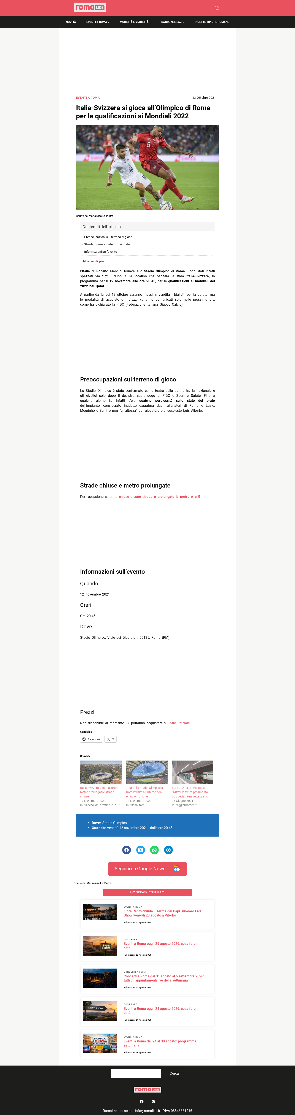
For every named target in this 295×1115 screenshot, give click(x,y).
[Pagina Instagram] (153, 1103)
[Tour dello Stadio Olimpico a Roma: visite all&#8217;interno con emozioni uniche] (147, 772)
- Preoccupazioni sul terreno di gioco (107, 237)
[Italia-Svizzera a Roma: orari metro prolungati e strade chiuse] (101, 772)
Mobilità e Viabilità (134, 22)
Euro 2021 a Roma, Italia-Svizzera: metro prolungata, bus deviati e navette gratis (190, 792)
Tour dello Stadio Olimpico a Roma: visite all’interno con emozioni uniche (144, 792)
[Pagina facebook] (142, 1103)
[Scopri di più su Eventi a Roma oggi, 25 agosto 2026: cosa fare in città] (100, 946)
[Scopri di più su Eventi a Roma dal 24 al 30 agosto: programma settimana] (100, 1044)
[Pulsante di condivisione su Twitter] (140, 850)
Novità (71, 22)
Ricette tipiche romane (212, 22)
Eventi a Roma (96, 22)
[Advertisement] (147, 63)
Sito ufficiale (180, 723)
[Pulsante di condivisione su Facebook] (126, 850)
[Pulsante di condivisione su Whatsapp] (154, 850)
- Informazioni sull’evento (99, 252)
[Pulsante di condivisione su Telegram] (168, 850)
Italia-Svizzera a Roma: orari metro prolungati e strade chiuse (98, 792)
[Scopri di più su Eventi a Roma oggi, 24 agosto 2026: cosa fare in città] (100, 1011)
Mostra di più (93, 261)
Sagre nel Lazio (172, 22)
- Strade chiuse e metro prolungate (106, 244)
